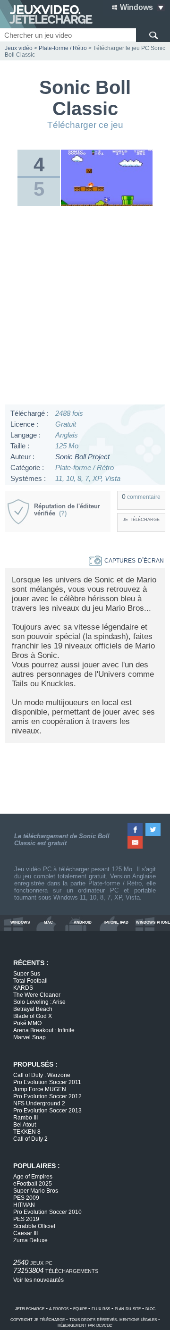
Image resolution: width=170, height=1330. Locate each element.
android (83, 922)
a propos (58, 1308)
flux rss (101, 1308)
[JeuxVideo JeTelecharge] (46, 14)
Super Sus (26, 973)
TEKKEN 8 (27, 1131)
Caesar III (25, 1233)
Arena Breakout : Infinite (44, 1030)
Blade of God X (32, 1016)
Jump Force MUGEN (39, 1089)
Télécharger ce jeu (85, 125)
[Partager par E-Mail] (136, 842)
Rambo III (25, 1117)
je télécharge (141, 518)
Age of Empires (32, 1176)
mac (48, 922)
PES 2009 (26, 1198)
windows (20, 922)
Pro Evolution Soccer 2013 (47, 1110)
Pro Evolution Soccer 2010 (47, 1212)
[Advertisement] (85, 308)
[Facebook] (136, 829)
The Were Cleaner (36, 995)
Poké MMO (27, 1023)
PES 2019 (26, 1219)
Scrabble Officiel (34, 1226)
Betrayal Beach (32, 1009)
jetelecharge (29, 1308)
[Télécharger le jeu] (107, 204)
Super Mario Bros (35, 1190)
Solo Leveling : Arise (39, 1002)
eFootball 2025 (32, 1183)
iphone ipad (116, 922)
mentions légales (138, 1319)
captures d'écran (133, 560)
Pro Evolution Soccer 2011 (47, 1082)
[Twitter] (153, 829)
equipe (80, 1308)
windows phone (153, 922)
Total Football (30, 980)
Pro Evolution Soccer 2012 (47, 1096)
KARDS (23, 988)
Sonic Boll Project (82, 457)
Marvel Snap (29, 1037)
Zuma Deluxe (30, 1240)
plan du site (128, 1308)
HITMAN (24, 1205)
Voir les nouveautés (38, 1280)
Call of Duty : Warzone (41, 1075)
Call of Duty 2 (30, 1139)
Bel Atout (24, 1124)
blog (150, 1308)
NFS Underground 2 (39, 1103)
